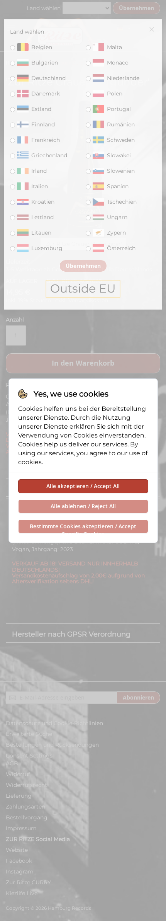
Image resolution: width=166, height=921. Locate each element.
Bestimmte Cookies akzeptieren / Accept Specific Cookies (83, 528)
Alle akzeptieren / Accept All (83, 486)
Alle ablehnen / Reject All (83, 506)
